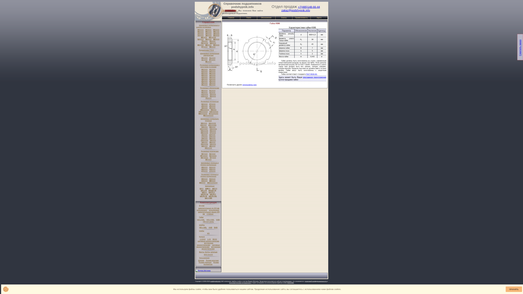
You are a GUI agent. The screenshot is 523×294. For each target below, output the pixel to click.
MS (208, 233)
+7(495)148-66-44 (309, 6)
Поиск (248, 18)
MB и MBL (203, 228)
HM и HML (210, 220)
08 (208, 30)
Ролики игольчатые (211, 263)
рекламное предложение (314, 77)
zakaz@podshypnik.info (295, 10)
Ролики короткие (212, 260)
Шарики (201, 260)
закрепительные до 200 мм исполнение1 (208, 209)
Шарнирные (210, 186)
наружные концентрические (208, 241)
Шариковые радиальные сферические (209, 54)
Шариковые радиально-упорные (210, 120)
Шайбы (202, 225)
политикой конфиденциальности (316, 281)
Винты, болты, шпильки (208, 252)
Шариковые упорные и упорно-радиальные (209, 164)
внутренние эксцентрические (211, 248)
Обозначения (266, 18)
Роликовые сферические (209, 88)
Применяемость (301, 18)
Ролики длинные (205, 262)
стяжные (210, 214)
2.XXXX (203, 239)
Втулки (201, 206)
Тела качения (204, 258)
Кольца (202, 237)
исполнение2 (214, 210)
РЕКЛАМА (290, 283)
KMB (218, 220)
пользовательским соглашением (240, 283)
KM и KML (201, 220)
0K (212, 37)
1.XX (209, 239)
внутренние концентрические (205, 244)
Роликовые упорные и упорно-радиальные (209, 175)
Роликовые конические (210, 151)
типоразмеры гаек (249, 85)
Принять (514, 289)
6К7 (204, 129)
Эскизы (284, 18)
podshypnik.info (215, 281)
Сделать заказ (520, 48)
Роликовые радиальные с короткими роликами (210, 66)
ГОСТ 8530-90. (311, 74)
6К (212, 123)
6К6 (212, 125)
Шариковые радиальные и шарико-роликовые (207, 26)
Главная (231, 18)
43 (204, 94)
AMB (210, 228)
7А (204, 156)
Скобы (201, 231)
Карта (319, 18)
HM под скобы (208, 222)
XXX (215, 239)
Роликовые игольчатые (210, 101)
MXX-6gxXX (208, 255)
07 (216, 32)
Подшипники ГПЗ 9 (206, 50)
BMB (216, 228)
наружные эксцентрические (208, 246)
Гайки (201, 217)
